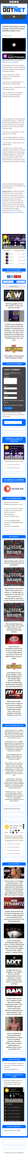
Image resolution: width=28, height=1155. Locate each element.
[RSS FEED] (15, 1)
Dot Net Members (16, 210)
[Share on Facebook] (9, 276)
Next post (20, 281)
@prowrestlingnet (12, 62)
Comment (6, 377)
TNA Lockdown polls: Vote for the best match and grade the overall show (14, 563)
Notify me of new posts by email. (14, 405)
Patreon (13, 212)
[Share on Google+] (19, 276)
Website (6, 395)
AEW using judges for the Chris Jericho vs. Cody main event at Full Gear (14, 306)
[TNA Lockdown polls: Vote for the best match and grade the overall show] (14, 557)
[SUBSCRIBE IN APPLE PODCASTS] (14, 58)
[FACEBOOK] (13, 1)
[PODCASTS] (18, 1)
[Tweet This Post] (12, 276)
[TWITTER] (10, 1)
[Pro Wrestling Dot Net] (14, 9)
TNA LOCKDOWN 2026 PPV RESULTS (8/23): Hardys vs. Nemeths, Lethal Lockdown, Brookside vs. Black (14, 757)
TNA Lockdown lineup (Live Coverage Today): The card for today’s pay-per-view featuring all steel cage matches (14, 628)
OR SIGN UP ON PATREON (11, 526)
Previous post (9, 281)
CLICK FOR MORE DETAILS (12, 520)
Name (5, 386)
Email (5, 391)
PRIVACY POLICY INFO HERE (14, 272)
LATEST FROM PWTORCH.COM (14, 725)
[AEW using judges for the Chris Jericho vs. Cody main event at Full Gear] (14, 300)
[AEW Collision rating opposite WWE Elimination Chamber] (14, 352)
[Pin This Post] (16, 276)
